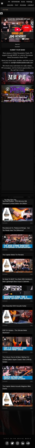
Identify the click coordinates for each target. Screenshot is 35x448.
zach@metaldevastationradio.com (22, 62)
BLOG (23, 2)
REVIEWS (23, 5)
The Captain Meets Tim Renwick (13, 255)
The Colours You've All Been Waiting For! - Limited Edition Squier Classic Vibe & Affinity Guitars (17, 359)
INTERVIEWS (16, 2)
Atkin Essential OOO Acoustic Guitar (14, 306)
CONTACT (31, 5)
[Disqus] (17, 125)
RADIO (28, 2)
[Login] (31, 1)
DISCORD (10, 5)
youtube (5, 10)
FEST (16, 5)
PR (9, 2)
